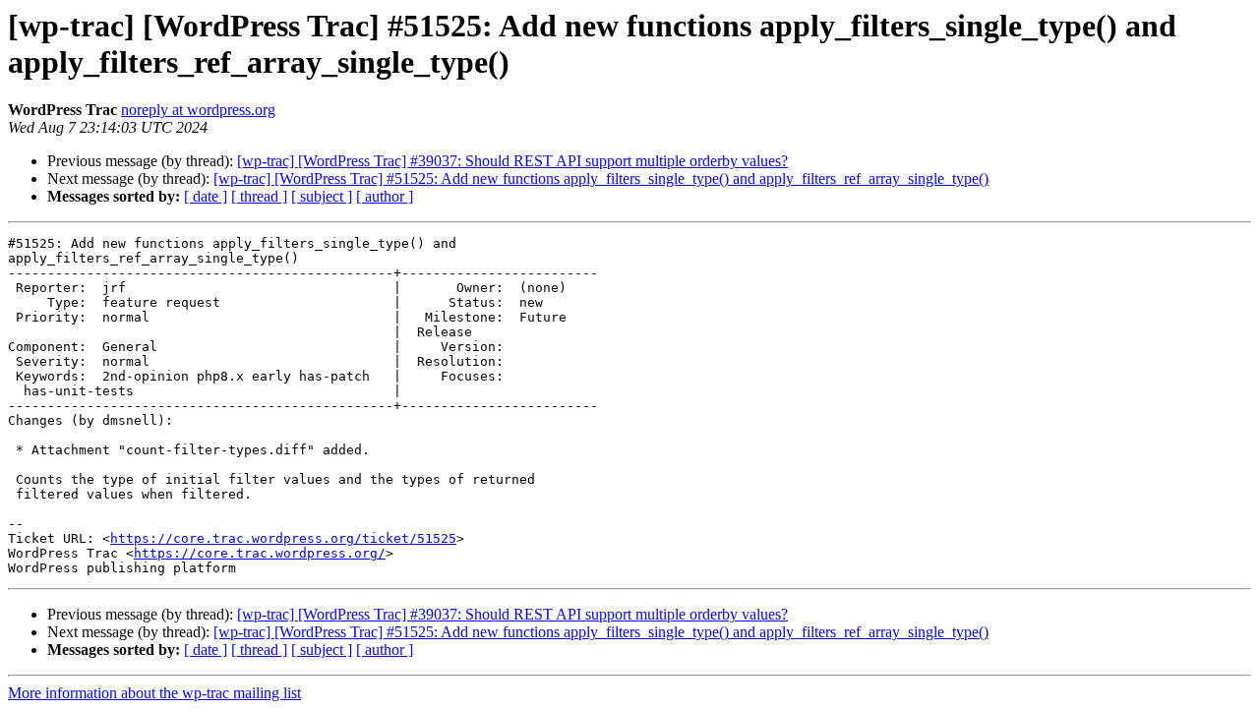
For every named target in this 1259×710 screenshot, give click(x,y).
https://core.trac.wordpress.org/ (260, 553)
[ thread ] (259, 196)
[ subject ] (321, 196)
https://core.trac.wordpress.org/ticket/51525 (283, 538)
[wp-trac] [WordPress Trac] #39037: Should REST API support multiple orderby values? (512, 160)
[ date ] (205, 196)
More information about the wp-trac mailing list (154, 692)
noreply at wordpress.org (198, 109)
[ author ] (384, 196)
